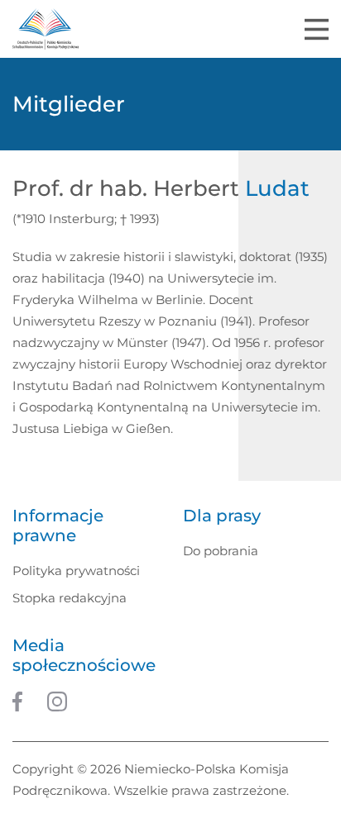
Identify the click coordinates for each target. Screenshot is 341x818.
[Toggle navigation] (317, 29)
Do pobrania (220, 551)
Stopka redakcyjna (69, 598)
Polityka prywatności (76, 570)
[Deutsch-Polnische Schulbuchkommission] (45, 29)
